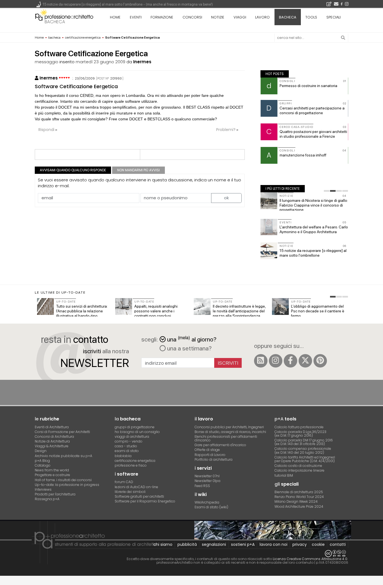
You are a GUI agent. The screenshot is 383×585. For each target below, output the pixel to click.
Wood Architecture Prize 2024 (298, 506)
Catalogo (42, 465)
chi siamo (162, 544)
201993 (116, 78)
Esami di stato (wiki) (211, 507)
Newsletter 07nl (207, 476)
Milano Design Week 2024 (296, 501)
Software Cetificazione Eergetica (76, 86)
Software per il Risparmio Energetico (145, 501)
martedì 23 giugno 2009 (100, 62)
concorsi (192, 17)
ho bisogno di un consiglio (137, 431)
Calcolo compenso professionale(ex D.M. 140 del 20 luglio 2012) (302, 450)
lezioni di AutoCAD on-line (136, 487)
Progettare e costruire (52, 474)
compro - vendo (128, 441)
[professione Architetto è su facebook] (290, 361)
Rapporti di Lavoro (210, 454)
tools (311, 17)
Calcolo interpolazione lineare (299, 470)
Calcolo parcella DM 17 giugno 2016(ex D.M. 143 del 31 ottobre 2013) (303, 442)
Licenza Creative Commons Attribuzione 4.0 (310, 558)
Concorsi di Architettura (54, 436)
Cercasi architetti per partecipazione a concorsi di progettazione (312, 110)
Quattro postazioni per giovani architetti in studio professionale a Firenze (313, 134)
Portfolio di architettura (213, 459)
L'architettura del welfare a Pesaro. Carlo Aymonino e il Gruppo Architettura (314, 229)
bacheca (55, 21)
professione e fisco (131, 465)
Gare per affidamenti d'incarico (220, 445)
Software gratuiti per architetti (139, 496)
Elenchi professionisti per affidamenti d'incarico (226, 438)
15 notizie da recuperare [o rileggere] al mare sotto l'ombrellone (313, 253)
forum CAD (124, 481)
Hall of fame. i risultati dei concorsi (63, 480)
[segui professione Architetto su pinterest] (320, 361)
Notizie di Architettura (52, 441)
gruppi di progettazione (134, 427)
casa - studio (126, 446)
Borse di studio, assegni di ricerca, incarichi (230, 431)
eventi (136, 17)
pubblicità (187, 544)
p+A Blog (42, 460)
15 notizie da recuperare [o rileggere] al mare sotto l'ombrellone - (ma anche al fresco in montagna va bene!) (128, 4)
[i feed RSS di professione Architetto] (260, 361)
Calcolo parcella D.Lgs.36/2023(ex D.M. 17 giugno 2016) (300, 433)
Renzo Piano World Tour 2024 (299, 496)
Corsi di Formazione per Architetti (62, 431)
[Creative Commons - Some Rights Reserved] (191, 553)
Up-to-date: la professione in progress (67, 484)
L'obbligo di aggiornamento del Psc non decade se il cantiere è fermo (317, 311)
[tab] (326, 191)
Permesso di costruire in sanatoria (308, 85)
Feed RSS (202, 485)
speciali (333, 17)
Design (41, 450)
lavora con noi (273, 544)
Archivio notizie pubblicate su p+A (63, 455)
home (115, 17)
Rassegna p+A (47, 499)
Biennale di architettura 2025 (298, 492)
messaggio (46, 62)
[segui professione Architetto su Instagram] (275, 361)
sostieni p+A (243, 544)
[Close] (3, 582)
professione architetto (64, 16)
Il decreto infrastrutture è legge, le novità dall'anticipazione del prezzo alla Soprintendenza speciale (239, 313)
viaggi (240, 17)
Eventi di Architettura (52, 427)
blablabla (123, 455)
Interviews (43, 489)
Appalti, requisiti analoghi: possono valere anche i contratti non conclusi (156, 311)
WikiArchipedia (207, 502)
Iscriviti (228, 363)
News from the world (52, 470)
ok (226, 198)
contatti (338, 544)
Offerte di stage (207, 449)
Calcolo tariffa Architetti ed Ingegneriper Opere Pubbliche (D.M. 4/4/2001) (304, 459)
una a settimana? (189, 348)
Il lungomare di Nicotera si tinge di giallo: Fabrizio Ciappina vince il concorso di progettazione (314, 205)
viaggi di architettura (132, 436)
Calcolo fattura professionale (299, 427)
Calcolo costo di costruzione (298, 465)
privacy (299, 544)
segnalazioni (214, 544)
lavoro (262, 17)
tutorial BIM (283, 475)
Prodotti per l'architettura (55, 494)
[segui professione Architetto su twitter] (305, 361)
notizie (217, 17)
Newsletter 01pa (207, 480)
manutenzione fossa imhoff (303, 155)
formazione (162, 17)
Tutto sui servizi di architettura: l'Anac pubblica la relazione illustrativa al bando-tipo (82, 311)
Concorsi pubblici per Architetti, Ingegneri (229, 427)
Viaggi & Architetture (51, 446)
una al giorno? (191, 339)
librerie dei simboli (130, 491)
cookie (318, 544)
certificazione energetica (135, 460)
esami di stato (127, 450)
